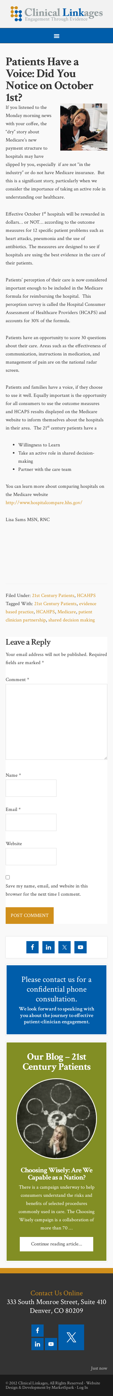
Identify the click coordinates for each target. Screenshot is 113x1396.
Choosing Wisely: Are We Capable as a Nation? (56, 1173)
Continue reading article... (56, 1244)
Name (13, 775)
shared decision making (71, 620)
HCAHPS (86, 595)
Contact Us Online (56, 1293)
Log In (82, 1387)
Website (14, 843)
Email (13, 809)
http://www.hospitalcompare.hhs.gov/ (44, 502)
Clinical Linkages (56, 14)
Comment (17, 679)
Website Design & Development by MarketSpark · (53, 1385)
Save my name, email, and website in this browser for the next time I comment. (47, 890)
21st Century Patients (53, 595)
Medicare (66, 612)
